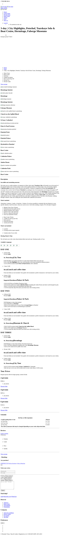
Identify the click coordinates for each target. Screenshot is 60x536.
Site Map (6, 517)
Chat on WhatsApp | (9, 4)
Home (5, 12)
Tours (5, 69)
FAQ (5, 19)
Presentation (7, 506)
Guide (2, 477)
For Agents (6, 515)
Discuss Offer (4, 386)
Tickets (5, 17)
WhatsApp (14, 496)
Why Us (6, 20)
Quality (2, 480)
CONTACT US (5, 463)
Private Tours (7, 15)
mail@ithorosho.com (6, 496)
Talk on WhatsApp (21, 463)
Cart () (6, 23)
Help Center (7, 504)
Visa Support (7, 505)
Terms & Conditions (9, 512)
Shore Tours (7, 16)
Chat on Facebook (18, 4)
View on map (4, 84)
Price (2, 478)
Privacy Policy (7, 514)
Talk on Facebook (12, 463)
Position (3, 475)
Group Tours (7, 13)
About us (6, 502)
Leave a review (4, 433)
